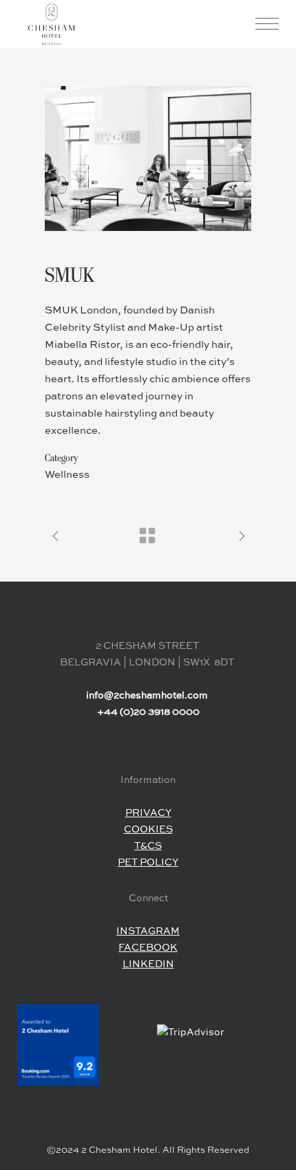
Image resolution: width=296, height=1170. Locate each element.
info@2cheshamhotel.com (147, 695)
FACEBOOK (148, 948)
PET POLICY (148, 863)
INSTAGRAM (148, 931)
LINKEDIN (148, 964)
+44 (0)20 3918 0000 (148, 712)
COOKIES (148, 830)
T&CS (148, 846)
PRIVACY (148, 813)
